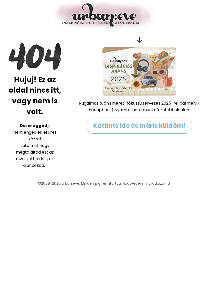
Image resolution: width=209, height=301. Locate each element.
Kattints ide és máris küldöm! (139, 125)
